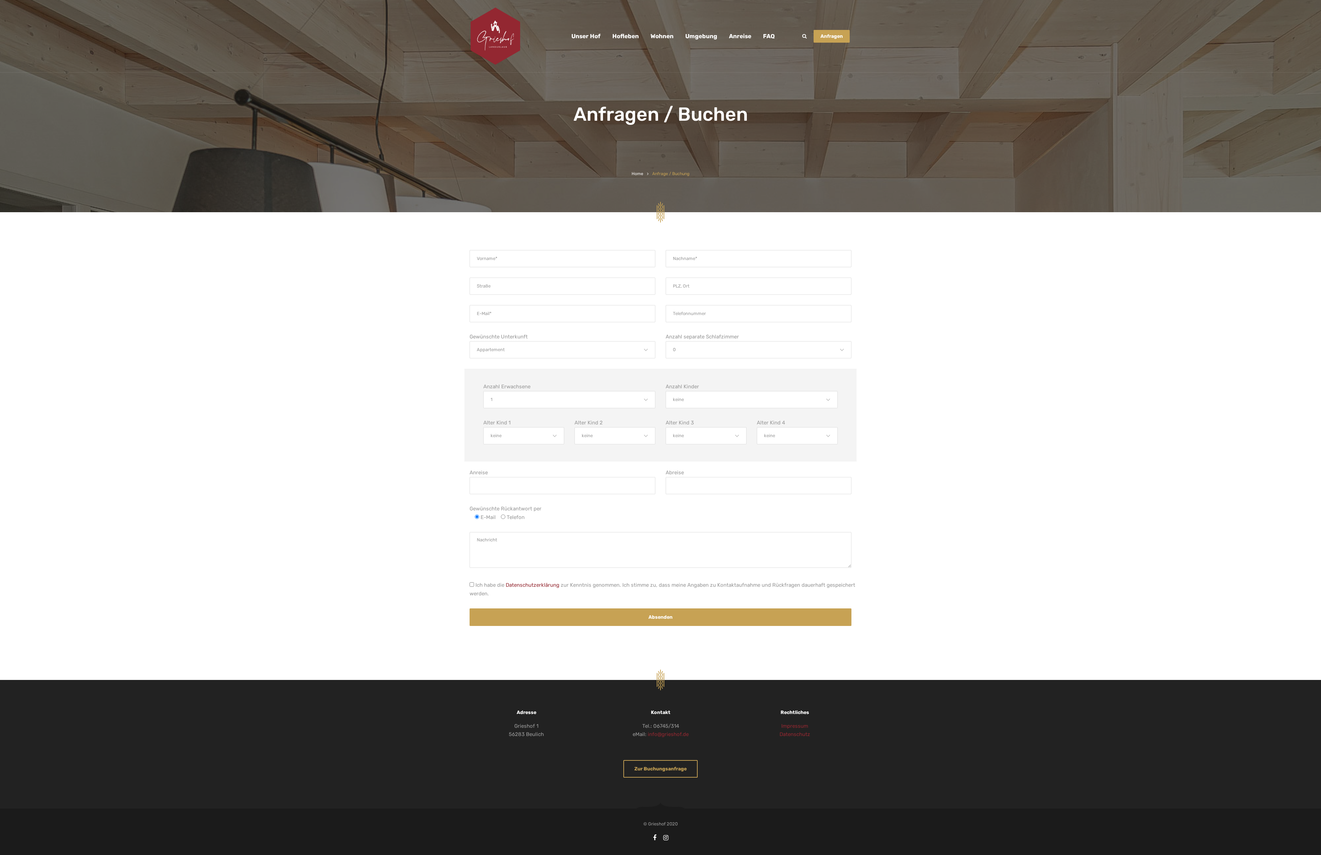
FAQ (769, 36)
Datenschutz (795, 734)
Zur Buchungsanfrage (660, 769)
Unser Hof (586, 36)
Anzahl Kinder (682, 386)
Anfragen (831, 36)
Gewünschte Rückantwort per (505, 509)
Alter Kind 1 (497, 423)
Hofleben (625, 36)
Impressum (794, 726)
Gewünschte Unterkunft (499, 337)
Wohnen (662, 36)
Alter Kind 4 (771, 423)
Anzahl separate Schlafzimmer (702, 337)
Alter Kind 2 (588, 423)
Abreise (675, 472)
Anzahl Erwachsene (506, 386)
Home (637, 173)
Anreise (740, 36)
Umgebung (701, 36)
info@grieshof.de (668, 734)
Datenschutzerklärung (532, 585)
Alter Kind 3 (680, 423)
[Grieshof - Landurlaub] (495, 36)
